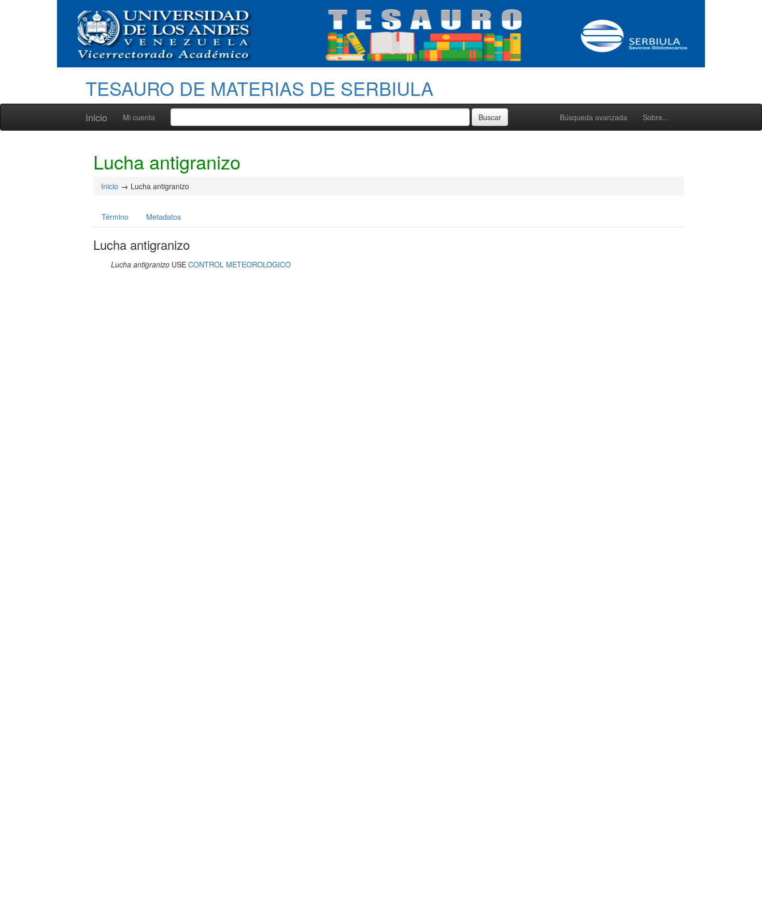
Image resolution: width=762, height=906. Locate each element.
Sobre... (656, 117)
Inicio (96, 117)
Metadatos (163, 216)
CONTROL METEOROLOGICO (239, 264)
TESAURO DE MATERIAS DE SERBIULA (259, 88)
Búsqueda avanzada (593, 117)
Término (115, 216)
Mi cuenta (139, 117)
